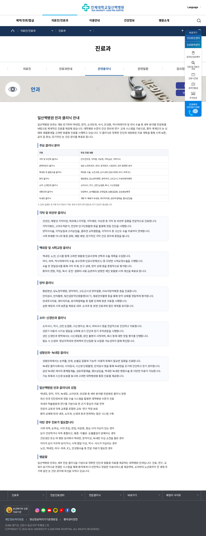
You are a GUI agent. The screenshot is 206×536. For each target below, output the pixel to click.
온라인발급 (193, 88)
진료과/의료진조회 (193, 68)
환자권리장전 (71, 519)
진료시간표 (193, 78)
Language (192, 7)
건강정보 (129, 20)
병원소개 (164, 20)
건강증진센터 (193, 38)
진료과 (62, 30)
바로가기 (193, 32)
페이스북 (67, 510)
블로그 (43, 510)
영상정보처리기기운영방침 (44, 519)
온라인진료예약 (193, 57)
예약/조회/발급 (25, 20)
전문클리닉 (95, 495)
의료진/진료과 (59, 20)
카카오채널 (55, 510)
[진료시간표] (193, 74)
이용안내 (94, 20)
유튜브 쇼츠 (61, 510)
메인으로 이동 (13, 30)
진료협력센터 (193, 44)
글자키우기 (183, 30)
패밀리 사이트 (173, 495)
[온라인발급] (193, 84)
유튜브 (49, 510)
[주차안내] (193, 94)
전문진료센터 (57, 495)
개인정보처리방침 (14, 519)
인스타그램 (37, 510)
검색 (199, 21)
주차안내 (193, 98)
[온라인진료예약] (193, 53)
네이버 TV (73, 510)
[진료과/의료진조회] (193, 62)
